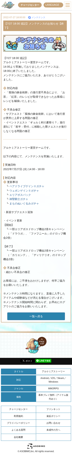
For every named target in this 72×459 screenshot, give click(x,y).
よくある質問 (18, 430)
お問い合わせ (53, 423)
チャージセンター (30, 5)
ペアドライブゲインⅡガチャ (26, 186)
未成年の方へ (53, 430)
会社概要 (18, 437)
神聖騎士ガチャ (18, 199)
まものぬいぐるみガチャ (24, 203)
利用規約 (18, 416)
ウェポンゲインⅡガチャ (24, 190)
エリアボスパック (20, 194)
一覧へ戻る (36, 316)
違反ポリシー (53, 416)
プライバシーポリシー (18, 423)
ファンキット (53, 409)
